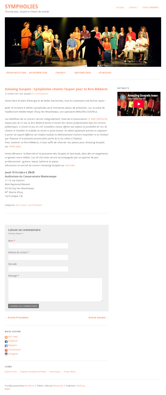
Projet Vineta (70, 371)
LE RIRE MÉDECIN (97, 119)
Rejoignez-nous (83, 73)
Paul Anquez (55, 371)
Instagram (13, 353)
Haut (7, 389)
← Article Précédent (17, 317)
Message (13, 275)
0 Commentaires (40, 94)
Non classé (21, 205)
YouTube (70, 165)
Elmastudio (58, 385)
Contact (133, 7)
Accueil (120, 7)
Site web (12, 264)
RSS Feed (13, 336)
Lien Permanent (35, 205)
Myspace (12, 345)
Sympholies (21, 6)
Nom (10, 240)
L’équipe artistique (16, 73)
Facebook (13, 341)
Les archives (105, 73)
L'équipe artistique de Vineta (33, 371)
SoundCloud (14, 349)
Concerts (60, 73)
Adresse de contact (17, 252)
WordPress (29, 385)
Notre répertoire (38, 73)
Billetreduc (15, 146)
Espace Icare (11, 371)
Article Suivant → (99, 317)
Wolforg (81, 385)
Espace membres (151, 7)
